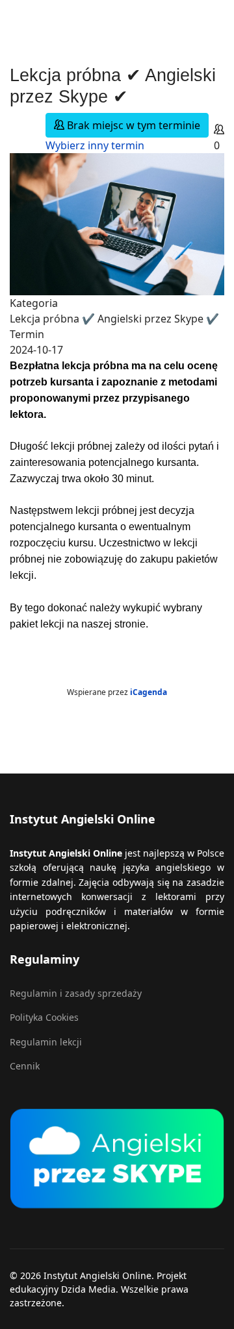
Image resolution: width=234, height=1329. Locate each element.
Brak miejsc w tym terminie (132, 125)
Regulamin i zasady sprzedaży (76, 993)
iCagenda (148, 692)
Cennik (25, 1066)
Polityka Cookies (44, 1017)
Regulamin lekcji (46, 1042)
